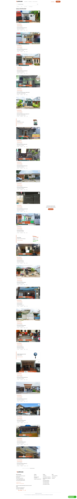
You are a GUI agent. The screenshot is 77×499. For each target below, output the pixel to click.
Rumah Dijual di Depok (46, 481)
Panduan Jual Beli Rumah (37, 479)
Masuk (58, 1)
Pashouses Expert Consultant (36, 477)
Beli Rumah (30, 1)
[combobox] (27, 4)
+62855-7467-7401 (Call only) (20, 483)
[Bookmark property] (39, 12)
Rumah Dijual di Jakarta (46, 484)
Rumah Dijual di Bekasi (46, 480)
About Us (35, 475)
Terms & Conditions (54, 475)
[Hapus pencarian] (37, 4)
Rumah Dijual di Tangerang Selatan (46, 479)
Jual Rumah (26, 1)
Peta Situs (53, 478)
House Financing (35, 1)
